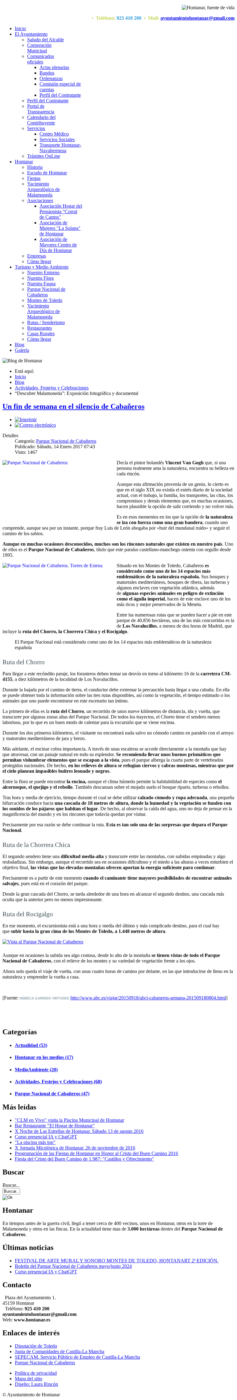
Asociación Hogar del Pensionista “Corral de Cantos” (61, 211)
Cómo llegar (39, 261)
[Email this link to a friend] (35, 425)
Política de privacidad (36, 1373)
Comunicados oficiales (40, 59)
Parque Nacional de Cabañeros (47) (52, 1093)
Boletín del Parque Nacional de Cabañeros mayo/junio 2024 (73, 1266)
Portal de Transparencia (40, 109)
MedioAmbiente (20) (36, 1069)
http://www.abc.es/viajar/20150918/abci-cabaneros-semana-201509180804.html (148, 997)
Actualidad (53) (31, 1045)
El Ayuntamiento (31, 34)
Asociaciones (40, 200)
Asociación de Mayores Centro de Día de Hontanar (58, 245)
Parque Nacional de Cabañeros (46, 292)
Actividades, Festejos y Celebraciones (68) (58, 1081)
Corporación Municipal (39, 48)
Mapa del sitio (28, 1378)
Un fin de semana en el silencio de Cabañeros (73, 406)
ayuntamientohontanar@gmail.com (197, 18)
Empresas (36, 255)
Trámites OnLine (43, 156)
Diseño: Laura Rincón (36, 1384)
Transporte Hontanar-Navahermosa (60, 147)
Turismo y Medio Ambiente (42, 267)
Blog (19, 344)
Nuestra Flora (40, 278)
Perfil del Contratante (60, 95)
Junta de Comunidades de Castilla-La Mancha (59, 1351)
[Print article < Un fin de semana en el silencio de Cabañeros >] (26, 419)
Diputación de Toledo (36, 1346)
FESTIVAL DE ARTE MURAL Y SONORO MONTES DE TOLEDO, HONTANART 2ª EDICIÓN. (116, 1260)
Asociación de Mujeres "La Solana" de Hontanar (60, 228)
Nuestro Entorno (43, 272)
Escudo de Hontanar (47, 172)
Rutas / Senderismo (46, 322)
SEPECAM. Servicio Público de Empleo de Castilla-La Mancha (77, 1357)
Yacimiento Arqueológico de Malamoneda (43, 189)
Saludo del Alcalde (45, 39)
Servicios (36, 128)
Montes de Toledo (44, 300)
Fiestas (33, 178)
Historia (35, 167)
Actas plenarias (54, 67)
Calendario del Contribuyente (41, 120)
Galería (22, 350)
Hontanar (24, 161)
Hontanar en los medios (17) (44, 1057)
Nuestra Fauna (41, 283)
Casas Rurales (41, 333)
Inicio (20, 28)
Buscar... (10, 1185)
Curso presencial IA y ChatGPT (46, 1271)
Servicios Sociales (57, 139)
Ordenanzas (51, 78)
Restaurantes (39, 328)
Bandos (47, 72)
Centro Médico (54, 133)
